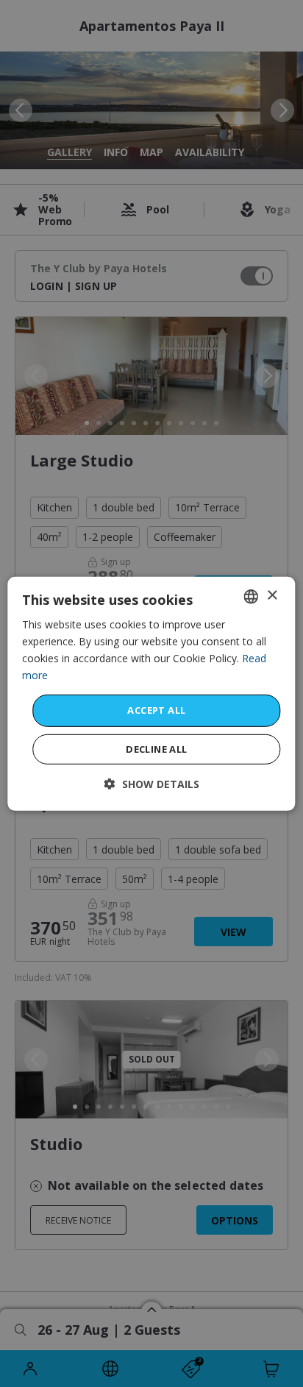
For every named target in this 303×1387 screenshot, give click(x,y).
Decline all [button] (156, 749)
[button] (151, 784)
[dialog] (151, 693)
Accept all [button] (156, 710)
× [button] (271, 595)
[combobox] (251, 596)
